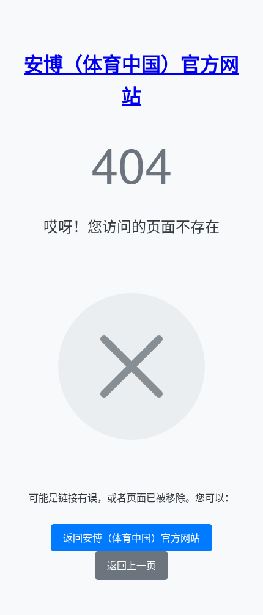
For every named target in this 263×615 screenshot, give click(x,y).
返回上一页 (131, 565)
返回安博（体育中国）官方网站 (131, 538)
